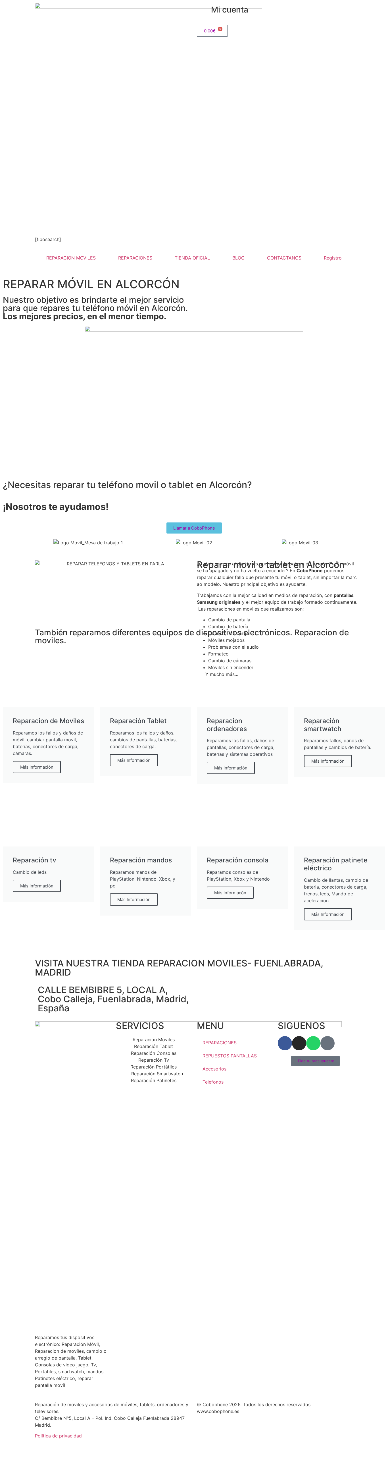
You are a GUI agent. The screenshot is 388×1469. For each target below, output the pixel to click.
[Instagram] (299, 1043)
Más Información (36, 767)
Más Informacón (230, 892)
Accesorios (214, 1069)
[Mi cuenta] (204, 10)
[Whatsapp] (313, 1043)
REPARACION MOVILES (71, 258)
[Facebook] (285, 1043)
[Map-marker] (327, 1043)
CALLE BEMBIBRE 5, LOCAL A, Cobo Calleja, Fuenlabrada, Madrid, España (113, 999)
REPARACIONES (135, 258)
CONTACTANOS (284, 258)
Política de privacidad (58, 1436)
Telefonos (213, 1082)
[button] (40, 542)
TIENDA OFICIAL (192, 258)
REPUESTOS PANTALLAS (230, 1056)
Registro (333, 258)
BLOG (238, 258)
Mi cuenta (229, 9)
